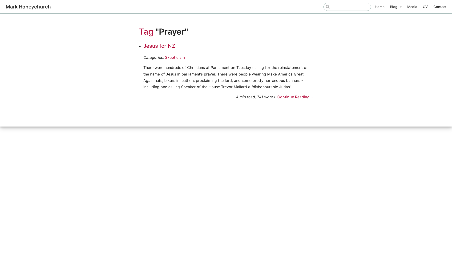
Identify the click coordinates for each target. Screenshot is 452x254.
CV (425, 7)
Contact (439, 7)
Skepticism (175, 57)
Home (379, 7)
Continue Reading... (295, 97)
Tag (146, 32)
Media (412, 7)
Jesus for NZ (159, 46)
